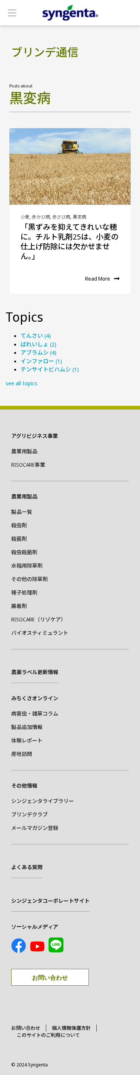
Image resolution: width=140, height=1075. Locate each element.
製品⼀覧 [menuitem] (21, 511)
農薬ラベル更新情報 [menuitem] (34, 672)
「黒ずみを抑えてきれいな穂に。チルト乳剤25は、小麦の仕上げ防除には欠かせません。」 (69, 241)
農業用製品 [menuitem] (24, 451)
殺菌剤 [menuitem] (19, 538)
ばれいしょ (38, 344)
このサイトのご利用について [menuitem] (48, 1035)
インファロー (41, 361)
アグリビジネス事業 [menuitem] (34, 435)
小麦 (25, 217)
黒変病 (79, 217)
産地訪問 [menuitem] (21, 753)
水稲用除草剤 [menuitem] (27, 565)
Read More (97, 278)
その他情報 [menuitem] (24, 785)
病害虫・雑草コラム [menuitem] (34, 713)
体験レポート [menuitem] (27, 740)
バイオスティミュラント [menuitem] (39, 632)
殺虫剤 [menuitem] (19, 525)
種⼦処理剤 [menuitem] (24, 592)
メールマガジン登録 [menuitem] (34, 827)
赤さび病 (61, 217)
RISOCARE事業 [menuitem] (28, 464)
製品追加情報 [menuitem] (27, 726)
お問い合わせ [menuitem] (25, 1028)
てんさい (36, 335)
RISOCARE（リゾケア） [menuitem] (38, 619)
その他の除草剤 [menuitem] (29, 579)
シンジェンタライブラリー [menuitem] (42, 800)
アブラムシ (38, 352)
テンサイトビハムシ (50, 369)
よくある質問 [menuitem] (27, 867)
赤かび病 (41, 217)
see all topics (21, 383)
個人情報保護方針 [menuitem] (71, 1028)
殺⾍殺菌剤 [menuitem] (24, 552)
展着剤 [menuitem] (19, 605)
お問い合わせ (50, 977)
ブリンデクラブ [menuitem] (29, 814)
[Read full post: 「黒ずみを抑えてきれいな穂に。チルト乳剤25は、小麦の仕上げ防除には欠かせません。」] (70, 166)
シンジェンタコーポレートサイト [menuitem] (50, 900)
